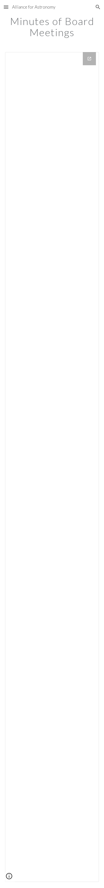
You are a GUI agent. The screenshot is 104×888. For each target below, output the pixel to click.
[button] (6, 7)
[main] (52, 27)
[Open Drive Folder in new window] (89, 58)
